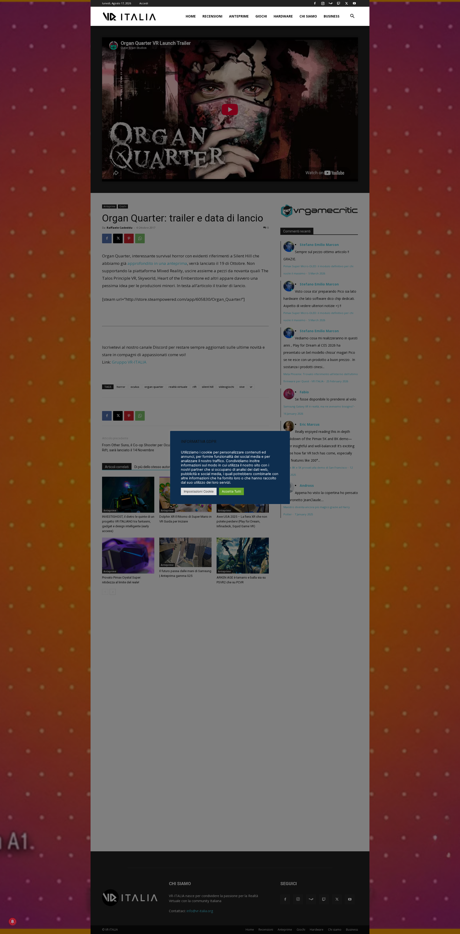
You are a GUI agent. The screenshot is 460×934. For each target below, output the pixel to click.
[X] (346, 3)
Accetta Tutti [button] (231, 491)
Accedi (143, 3)
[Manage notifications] (12, 921)
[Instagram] (322, 3)
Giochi (261, 16)
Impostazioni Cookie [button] (199, 491)
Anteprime (239, 16)
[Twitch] (338, 3)
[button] (352, 16)
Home (191, 16)
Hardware (283, 16)
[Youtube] (354, 3)
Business (331, 16)
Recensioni (212, 16)
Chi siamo (308, 16)
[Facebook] (314, 3)
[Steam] (330, 3)
